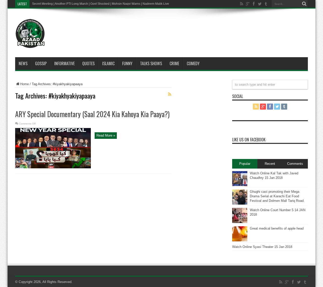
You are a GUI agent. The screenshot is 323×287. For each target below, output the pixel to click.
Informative (64, 63)
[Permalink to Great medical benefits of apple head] (239, 240)
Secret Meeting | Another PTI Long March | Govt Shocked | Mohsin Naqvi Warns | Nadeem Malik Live (100, 4)
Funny (127, 63)
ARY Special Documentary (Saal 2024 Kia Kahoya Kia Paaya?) (92, 114)
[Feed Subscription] (170, 94)
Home (24, 84)
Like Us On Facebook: (249, 140)
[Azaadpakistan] (30, 45)
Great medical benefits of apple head (277, 228)
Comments (295, 164)
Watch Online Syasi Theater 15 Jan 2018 (262, 247)
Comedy (193, 63)
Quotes (88, 63)
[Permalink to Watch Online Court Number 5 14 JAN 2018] (239, 222)
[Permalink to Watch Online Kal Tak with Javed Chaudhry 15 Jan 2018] (239, 185)
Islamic (108, 63)
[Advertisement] (176, 26)
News (23, 63)
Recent (270, 164)
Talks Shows (151, 63)
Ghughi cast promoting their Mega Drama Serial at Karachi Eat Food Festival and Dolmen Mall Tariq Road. (277, 196)
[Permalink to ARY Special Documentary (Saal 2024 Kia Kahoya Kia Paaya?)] (53, 167)
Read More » (105, 135)
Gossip (41, 63)
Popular (244, 164)
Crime (174, 63)
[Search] (304, 4)
